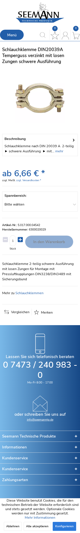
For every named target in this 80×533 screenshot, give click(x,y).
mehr (58, 151)
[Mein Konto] (65, 35)
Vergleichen (19, 312)
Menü (12, 35)
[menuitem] (12, 35)
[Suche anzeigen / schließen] (44, 35)
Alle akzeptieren (37, 526)
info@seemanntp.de (40, 420)
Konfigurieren (64, 526)
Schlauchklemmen (29, 293)
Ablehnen (12, 526)
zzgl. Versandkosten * (28, 180)
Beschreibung (15, 139)
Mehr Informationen (40, 517)
